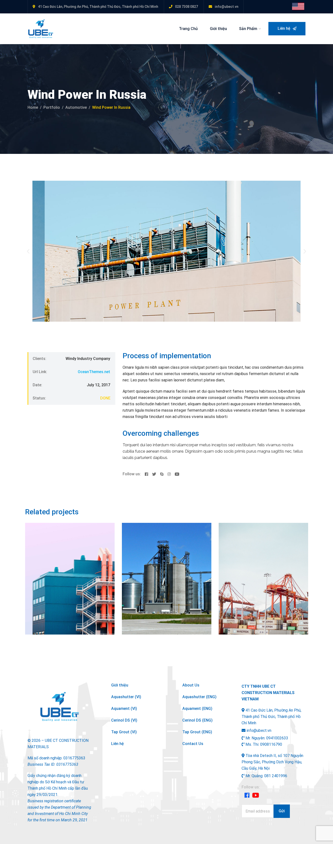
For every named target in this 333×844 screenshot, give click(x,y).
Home (33, 107)
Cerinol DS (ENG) (197, 720)
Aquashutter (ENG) (199, 697)
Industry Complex (255, 563)
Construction (42, 555)
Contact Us (192, 743)
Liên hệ (284, 28)
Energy (254, 555)
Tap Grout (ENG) (197, 732)
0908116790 (271, 744)
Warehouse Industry (65, 563)
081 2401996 (275, 776)
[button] (28, 251)
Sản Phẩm (248, 28)
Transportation (67, 555)
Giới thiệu (218, 28)
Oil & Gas (136, 555)
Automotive (76, 107)
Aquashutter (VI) (126, 697)
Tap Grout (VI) (124, 732)
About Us (190, 685)
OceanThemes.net (94, 371)
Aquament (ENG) (197, 708)
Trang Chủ (188, 28)
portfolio (51, 107)
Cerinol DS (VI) (124, 720)
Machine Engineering (163, 563)
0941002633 (277, 738)
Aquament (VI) (124, 708)
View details (43, 623)
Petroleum (154, 555)
